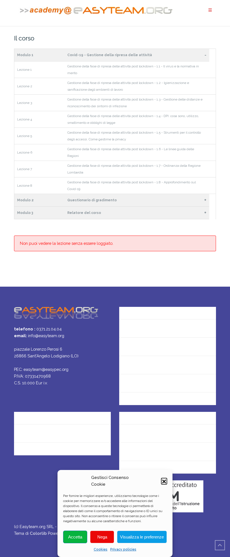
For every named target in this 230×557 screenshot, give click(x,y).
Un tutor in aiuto (135, 401)
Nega (102, 537)
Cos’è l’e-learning (136, 383)
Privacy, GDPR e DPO (35, 433)
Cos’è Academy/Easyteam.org (149, 310)
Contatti (127, 328)
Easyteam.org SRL (32, 415)
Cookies (100, 549)
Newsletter (130, 346)
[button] (164, 481)
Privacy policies (123, 549)
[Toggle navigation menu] (210, 10)
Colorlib (38, 533)
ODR (123, 451)
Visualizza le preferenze (142, 537)
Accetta (75, 537)
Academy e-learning (34, 451)
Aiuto (124, 364)
